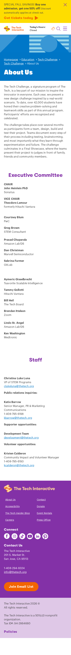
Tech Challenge (47, 59)
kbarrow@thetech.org (18, 418)
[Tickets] (53, 29)
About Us (10, 500)
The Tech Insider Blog (17, 513)
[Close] (65, 5)
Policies (10, 632)
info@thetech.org (15, 572)
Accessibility (12, 506)
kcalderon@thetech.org (19, 465)
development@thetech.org (21, 437)
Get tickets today (18, 18)
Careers (9, 520)
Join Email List (21, 587)
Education (27, 59)
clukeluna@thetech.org (19, 386)
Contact (41, 500)
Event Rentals (44, 513)
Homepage (11, 59)
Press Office (44, 520)
